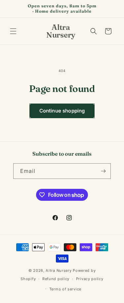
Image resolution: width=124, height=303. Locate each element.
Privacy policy (89, 278)
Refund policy (55, 278)
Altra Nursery (58, 270)
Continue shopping (62, 111)
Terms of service (65, 289)
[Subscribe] (103, 171)
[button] (13, 31)
